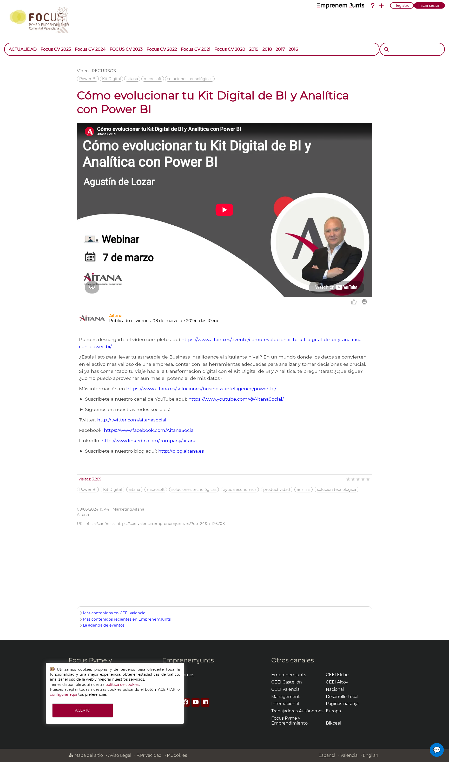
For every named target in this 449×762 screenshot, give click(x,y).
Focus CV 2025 (56, 49)
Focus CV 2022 (162, 49)
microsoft (153, 78)
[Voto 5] (368, 479)
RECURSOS (104, 70)
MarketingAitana (128, 509)
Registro (402, 5)
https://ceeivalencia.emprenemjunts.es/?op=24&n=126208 (170, 523)
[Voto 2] (353, 479)
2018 (267, 49)
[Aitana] (92, 321)
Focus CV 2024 (90, 49)
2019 (254, 49)
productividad (276, 489)
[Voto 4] (363, 479)
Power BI (87, 78)
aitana (132, 78)
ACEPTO (82, 710)
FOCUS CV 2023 (126, 49)
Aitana (115, 315)
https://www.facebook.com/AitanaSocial (149, 430)
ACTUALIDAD (23, 49)
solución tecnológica (336, 489)
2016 (293, 49)
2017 (280, 49)
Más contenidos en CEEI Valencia (114, 613)
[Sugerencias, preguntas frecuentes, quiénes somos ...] (372, 5)
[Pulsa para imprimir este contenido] (364, 301)
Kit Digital (111, 78)
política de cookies (122, 684)
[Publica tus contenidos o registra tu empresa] (381, 5)
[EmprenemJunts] (340, 5)
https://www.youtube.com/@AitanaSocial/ (236, 399)
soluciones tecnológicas (189, 78)
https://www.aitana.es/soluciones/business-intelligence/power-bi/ (201, 388)
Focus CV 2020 (229, 49)
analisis (303, 489)
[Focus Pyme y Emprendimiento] (42, 19)
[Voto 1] (348, 479)
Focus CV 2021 (195, 49)
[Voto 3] (358, 479)
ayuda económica (239, 489)
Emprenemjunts (188, 660)
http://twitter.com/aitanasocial (131, 419)
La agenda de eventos (103, 625)
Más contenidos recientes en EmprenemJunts (127, 619)
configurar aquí (63, 694)
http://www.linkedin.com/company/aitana (149, 440)
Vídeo (83, 70)
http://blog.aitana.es (181, 451)
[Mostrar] (302, 46)
